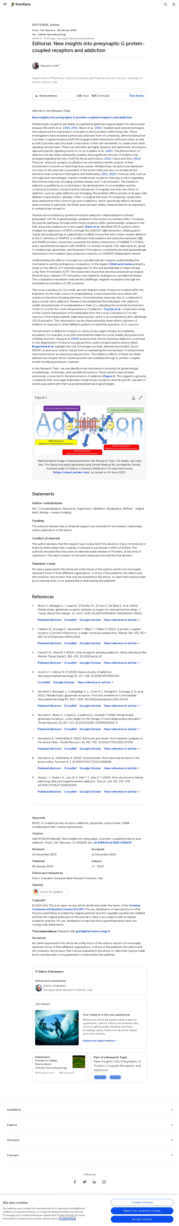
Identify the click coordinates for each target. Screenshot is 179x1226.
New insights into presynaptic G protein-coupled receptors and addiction (82, 117)
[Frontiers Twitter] (85, 1182)
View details (136, 95)
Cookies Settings (142, 1202)
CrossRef (70, 619)
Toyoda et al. (112, 309)
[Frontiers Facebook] (75, 1182)
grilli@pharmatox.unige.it (93, 931)
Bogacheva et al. (43, 346)
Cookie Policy (67, 1218)
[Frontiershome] (21, 4)
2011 (74, 128)
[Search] (165, 4)
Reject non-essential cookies (142, 1210)
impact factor (45, 1072)
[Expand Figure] (140, 397)
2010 (107, 158)
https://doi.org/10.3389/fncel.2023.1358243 (72, 38)
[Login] (174, 4)
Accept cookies (142, 1219)
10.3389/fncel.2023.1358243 (113, 842)
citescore (66, 1072)
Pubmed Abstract (49, 619)
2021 (109, 151)
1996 (66, 128)
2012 (137, 158)
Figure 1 (109, 376)
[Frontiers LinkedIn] (94, 1182)
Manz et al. (92, 226)
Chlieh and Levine (121, 264)
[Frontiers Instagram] (104, 1182)
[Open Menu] (5, 4)
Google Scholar (90, 619)
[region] (89, 1210)
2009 (75, 338)
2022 (112, 174)
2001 (98, 128)
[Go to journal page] (79, 1061)
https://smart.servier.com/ (72, 472)
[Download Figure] (133, 397)
